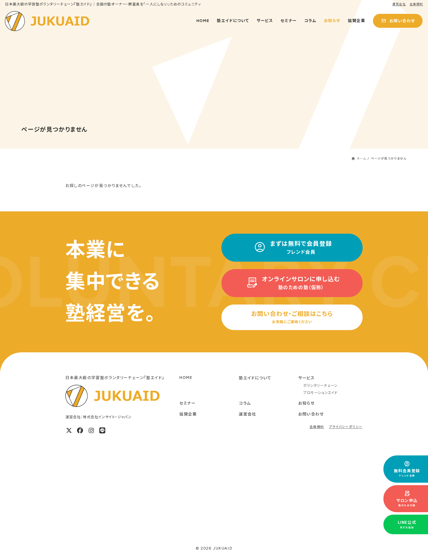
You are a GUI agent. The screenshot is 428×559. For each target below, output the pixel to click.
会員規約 (416, 4)
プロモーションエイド (320, 393)
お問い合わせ (311, 414)
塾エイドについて (255, 378)
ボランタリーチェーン (320, 385)
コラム (245, 403)
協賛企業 (188, 414)
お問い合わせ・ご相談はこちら (292, 317)
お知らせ (306, 403)
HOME (185, 377)
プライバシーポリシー (346, 427)
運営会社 (399, 4)
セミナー (187, 403)
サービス (306, 378)
